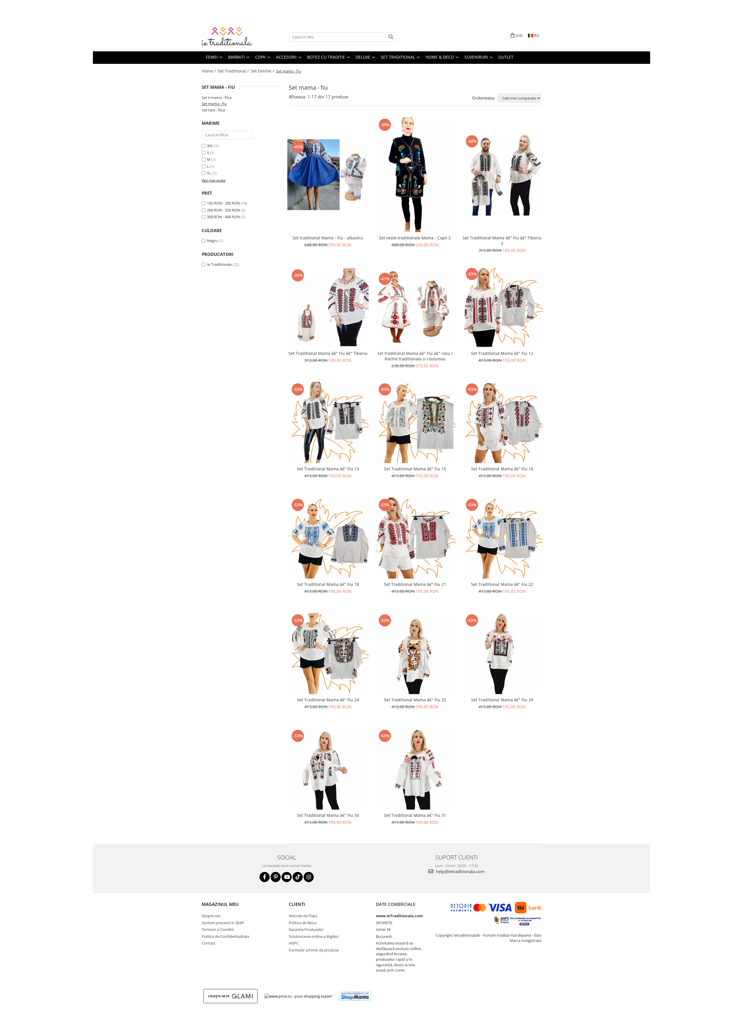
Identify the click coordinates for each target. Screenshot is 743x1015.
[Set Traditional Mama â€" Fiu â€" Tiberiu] (328, 307)
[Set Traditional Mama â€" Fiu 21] (415, 538)
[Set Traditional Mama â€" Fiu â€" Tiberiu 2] (502, 175)
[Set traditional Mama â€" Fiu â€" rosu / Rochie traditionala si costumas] (415, 307)
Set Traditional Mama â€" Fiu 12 (502, 353)
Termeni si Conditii (218, 929)
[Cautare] (391, 37)
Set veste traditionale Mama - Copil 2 (415, 238)
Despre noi (211, 915)
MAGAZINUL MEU (220, 904)
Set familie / (263, 71)
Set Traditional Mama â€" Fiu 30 (328, 815)
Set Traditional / (234, 71)
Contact (208, 943)
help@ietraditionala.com (460, 871)
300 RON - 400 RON (223, 216)
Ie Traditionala (219, 264)
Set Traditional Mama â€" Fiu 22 (502, 584)
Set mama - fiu (214, 103)
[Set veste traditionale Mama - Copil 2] (415, 174)
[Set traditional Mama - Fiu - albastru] (328, 174)
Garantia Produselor (306, 929)
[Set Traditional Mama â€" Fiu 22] (502, 538)
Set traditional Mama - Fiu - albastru (328, 238)
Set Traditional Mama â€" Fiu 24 (328, 699)
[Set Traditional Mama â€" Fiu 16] (502, 422)
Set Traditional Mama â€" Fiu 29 (502, 699)
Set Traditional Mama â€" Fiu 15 (415, 469)
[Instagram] (309, 877)
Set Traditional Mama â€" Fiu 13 (328, 469)
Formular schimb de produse (314, 950)
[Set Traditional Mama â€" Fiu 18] (328, 538)
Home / (209, 71)
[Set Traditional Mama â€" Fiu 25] (415, 653)
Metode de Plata (303, 915)
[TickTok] (298, 877)
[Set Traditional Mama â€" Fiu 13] (328, 422)
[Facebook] (264, 877)
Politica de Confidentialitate (225, 936)
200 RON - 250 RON (223, 210)
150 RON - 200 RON (223, 203)
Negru (212, 240)
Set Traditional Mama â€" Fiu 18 (328, 584)
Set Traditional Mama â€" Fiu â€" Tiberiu (327, 353)
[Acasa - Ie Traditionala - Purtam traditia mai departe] (231, 37)
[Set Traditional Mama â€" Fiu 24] (328, 653)
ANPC (294, 943)
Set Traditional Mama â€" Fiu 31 (415, 815)
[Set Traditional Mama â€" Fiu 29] (502, 653)
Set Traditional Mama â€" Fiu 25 (415, 699)
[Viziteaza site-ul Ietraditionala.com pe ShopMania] (355, 995)
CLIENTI (297, 904)
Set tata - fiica (213, 110)
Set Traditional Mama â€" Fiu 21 (415, 584)
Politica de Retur (303, 922)
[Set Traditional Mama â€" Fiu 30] (328, 769)
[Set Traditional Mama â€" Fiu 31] (415, 769)
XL (209, 173)
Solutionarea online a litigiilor (314, 936)
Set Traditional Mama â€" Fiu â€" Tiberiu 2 (502, 240)
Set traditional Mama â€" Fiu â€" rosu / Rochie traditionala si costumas (415, 356)
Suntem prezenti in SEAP (223, 922)
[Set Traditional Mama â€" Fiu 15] (415, 422)
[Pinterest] (275, 877)
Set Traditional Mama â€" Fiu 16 (502, 469)
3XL (210, 145)
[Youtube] (287, 877)
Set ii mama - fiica (217, 97)
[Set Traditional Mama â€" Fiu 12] (502, 307)
